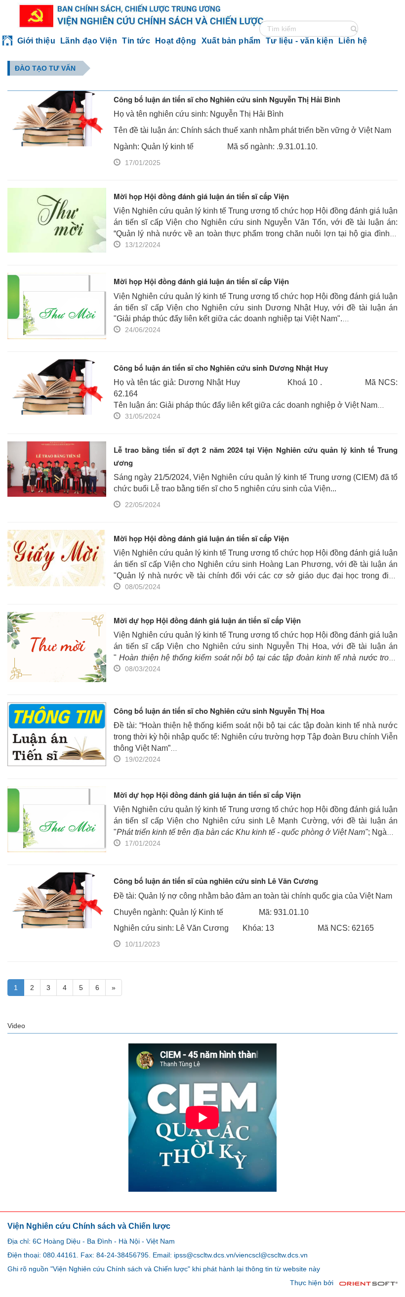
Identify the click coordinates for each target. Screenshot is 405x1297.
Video (16, 1026)
